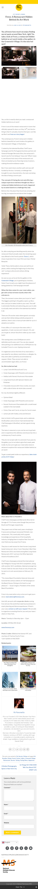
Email (6, 813)
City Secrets (17, 14)
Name (6, 804)
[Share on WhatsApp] (10, 749)
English (7, 842)
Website (6, 822)
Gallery (23, 758)
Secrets (13, 760)
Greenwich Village (7, 280)
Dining (23, 14)
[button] (3, 56)
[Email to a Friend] (20, 749)
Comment (7, 787)
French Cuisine (16, 758)
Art (35, 756)
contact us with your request (17, 609)
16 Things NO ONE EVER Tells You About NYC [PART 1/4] (28, 767)
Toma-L (26, 256)
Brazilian (4, 758)
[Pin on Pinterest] (24, 749)
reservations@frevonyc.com (15, 597)
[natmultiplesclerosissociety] (8, 866)
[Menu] (2, 7)
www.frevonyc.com (7, 627)
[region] (19, 62)
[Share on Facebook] (13, 749)
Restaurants (6, 760)
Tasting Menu (24, 760)
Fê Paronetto (27, 25)
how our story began (17, 134)
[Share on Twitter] (17, 749)
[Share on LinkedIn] (27, 749)
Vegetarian (31, 760)
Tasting (18, 760)
